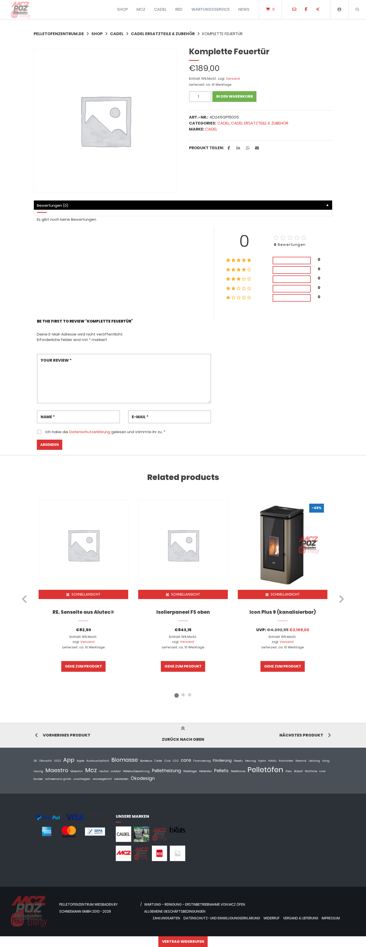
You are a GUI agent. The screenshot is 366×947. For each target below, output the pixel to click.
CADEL (160, 9)
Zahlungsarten (166, 918)
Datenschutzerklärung (89, 431)
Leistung (314, 761)
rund (322, 771)
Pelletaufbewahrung (136, 771)
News (243, 9)
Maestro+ (76, 771)
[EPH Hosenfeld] (141, 840)
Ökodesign (143, 778)
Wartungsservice (210, 9)
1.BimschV (45, 761)
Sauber (38, 779)
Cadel (211, 129)
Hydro (262, 761)
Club (167, 761)
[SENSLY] (177, 860)
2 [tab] (183, 694)
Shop (97, 34)
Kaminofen (286, 761)
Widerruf (271, 918)
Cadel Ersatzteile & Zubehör (163, 34)
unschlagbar (81, 779)
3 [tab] (189, 694)
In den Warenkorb (234, 96)
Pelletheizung (166, 770)
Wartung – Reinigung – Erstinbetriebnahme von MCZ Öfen (194, 904)
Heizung (250, 761)
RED (179, 9)
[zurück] (25, 599)
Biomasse (124, 760)
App (68, 760)
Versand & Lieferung (300, 918)
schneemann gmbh (58, 779)
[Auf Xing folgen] (317, 9)
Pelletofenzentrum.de (59, 34)
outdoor (116, 771)
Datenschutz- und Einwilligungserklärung (221, 918)
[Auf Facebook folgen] (305, 9)
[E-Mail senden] (294, 9)
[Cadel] (123, 840)
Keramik (301, 761)
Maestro (56, 770)
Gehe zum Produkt (83, 666)
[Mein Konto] (339, 9)
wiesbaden (121, 779)
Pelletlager (190, 771)
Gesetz (238, 761)
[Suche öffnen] (357, 9)
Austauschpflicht (97, 761)
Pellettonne (238, 771)
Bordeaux (146, 761)
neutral (104, 771)
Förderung (222, 760)
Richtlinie (311, 771)
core (186, 760)
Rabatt (298, 771)
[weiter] (341, 599)
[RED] (159, 860)
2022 (57, 761)
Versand (233, 78)
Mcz (91, 770)
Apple (80, 761)
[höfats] (177, 831)
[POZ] (141, 860)
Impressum (331, 918)
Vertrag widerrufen (183, 941)
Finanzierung (202, 761)
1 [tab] (176, 694)
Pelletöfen (265, 769)
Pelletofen (205, 771)
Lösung (38, 771)
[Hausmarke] (159, 840)
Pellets (221, 770)
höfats (272, 761)
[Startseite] (20, 9)
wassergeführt (102, 779)
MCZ (140, 9)
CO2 (176, 761)
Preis (289, 771)
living (325, 761)
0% (35, 761)
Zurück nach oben (183, 739)
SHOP (122, 9)
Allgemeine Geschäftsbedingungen (174, 911)
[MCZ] (123, 860)
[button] (229, 148)
